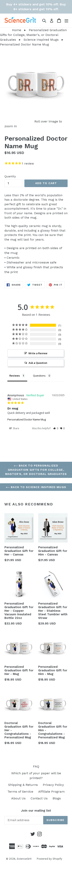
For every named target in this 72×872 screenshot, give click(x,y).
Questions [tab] (39, 375)
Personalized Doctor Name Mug (26, 419)
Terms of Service (20, 791)
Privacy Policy (53, 785)
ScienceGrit (24, 858)
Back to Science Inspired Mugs (38, 487)
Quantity (10, 176)
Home (10, 30)
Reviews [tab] (14, 375)
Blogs (57, 798)
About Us (18, 798)
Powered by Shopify (49, 858)
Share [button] (15, 428)
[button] (55, 428)
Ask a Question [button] (38, 363)
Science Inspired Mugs (41, 39)
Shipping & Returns (23, 785)
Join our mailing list (36, 810)
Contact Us (39, 798)
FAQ (36, 766)
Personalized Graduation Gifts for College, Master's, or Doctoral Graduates (33, 34)
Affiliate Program (51, 791)
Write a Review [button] (37, 353)
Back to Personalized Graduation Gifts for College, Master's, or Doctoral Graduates (36, 469)
